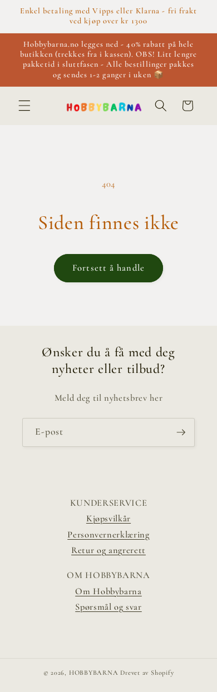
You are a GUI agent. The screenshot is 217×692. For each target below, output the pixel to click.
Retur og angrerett (108, 550)
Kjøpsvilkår (108, 518)
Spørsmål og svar (108, 607)
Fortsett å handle (108, 267)
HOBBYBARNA (94, 672)
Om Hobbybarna (108, 591)
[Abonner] (180, 432)
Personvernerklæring (108, 534)
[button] (24, 105)
